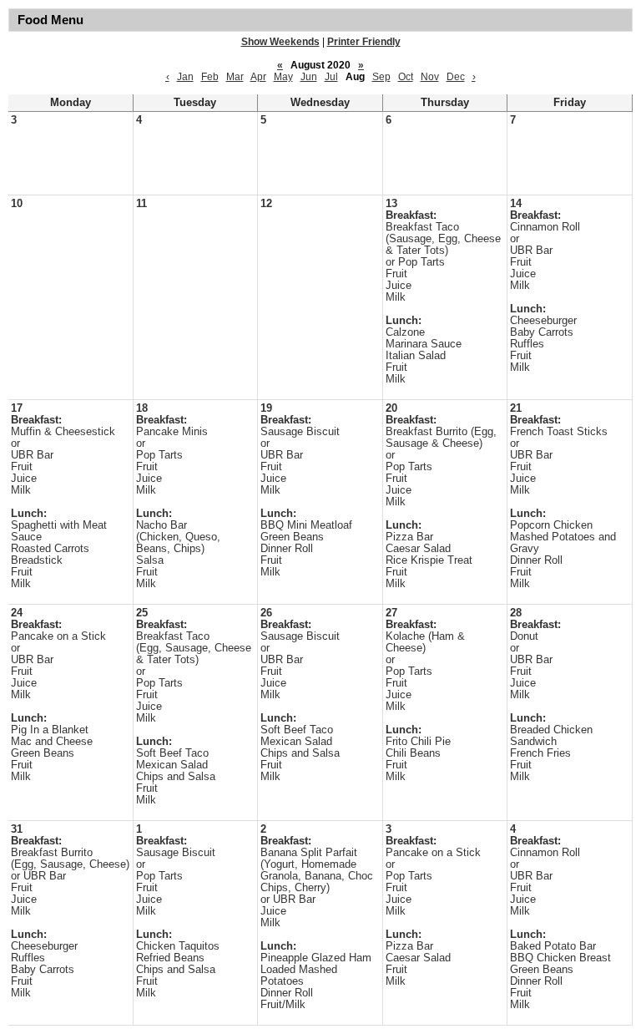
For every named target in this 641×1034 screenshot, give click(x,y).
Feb (210, 77)
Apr (258, 77)
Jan (185, 77)
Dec (456, 77)
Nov (430, 77)
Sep (381, 77)
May (283, 77)
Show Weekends (280, 42)
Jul (331, 77)
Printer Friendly (364, 42)
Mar (235, 77)
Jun (308, 77)
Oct (405, 77)
